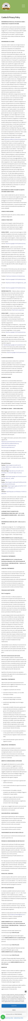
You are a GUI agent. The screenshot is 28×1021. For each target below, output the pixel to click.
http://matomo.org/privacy (18, 310)
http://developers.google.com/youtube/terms (14, 345)
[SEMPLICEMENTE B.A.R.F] (6, 6)
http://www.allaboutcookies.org (11, 443)
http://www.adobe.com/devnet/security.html (14, 139)
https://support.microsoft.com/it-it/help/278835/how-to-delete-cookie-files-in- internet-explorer (12, 467)
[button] (25, 991)
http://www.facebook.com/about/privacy (15, 276)
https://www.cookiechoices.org (8, 445)
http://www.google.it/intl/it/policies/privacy (16, 243)
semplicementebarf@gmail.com (17, 914)
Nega (14, 1010)
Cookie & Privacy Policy (8, 1018)
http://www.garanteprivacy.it (8, 447)
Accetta (14, 1006)
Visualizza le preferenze (14, 1014)
